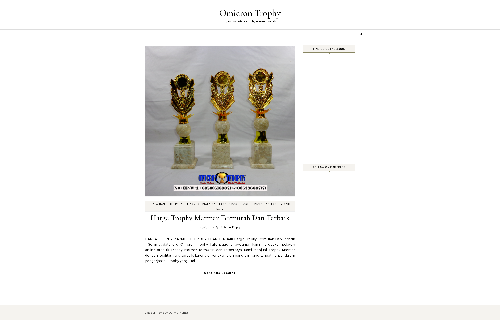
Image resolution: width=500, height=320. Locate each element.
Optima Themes (178, 312)
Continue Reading (220, 272)
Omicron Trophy (250, 13)
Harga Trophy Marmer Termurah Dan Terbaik (220, 217)
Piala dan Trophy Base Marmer (175, 204)
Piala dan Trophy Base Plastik (227, 204)
